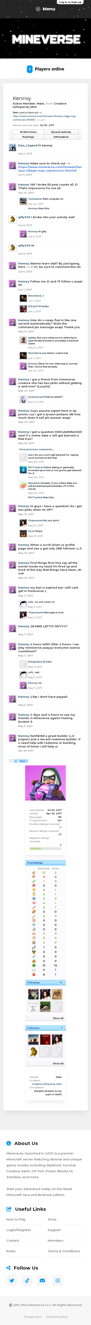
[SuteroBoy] (45, 1039)
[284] (45, 1006)
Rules (10, 1251)
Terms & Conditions (64, 1251)
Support (54, 1230)
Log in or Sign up (70, 2)
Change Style (32, 1316)
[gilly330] (33, 1052)
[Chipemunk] (45, 994)
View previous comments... (36, 449)
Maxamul (34, 483)
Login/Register (18, 1230)
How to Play (16, 1219)
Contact (12, 1240)
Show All (58, 1018)
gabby (32, 337)
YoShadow (35, 198)
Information (61, 136)
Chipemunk (35, 520)
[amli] (33, 1006)
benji (31, 531)
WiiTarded (35, 467)
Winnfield (34, 295)
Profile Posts (28, 132)
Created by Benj (57, 1316)
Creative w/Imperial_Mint (47, 1084)
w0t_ (31, 601)
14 (61, 982)
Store (52, 1219)
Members (55, 1240)
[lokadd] (56, 1052)
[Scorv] (33, 994)
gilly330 (24, 217)
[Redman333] (56, 1006)
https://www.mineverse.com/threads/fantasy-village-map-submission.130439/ (50, 168)
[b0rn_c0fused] (33, 1039)
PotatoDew (35, 661)
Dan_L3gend (27, 145)
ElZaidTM (34, 306)
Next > (23, 761)
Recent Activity (61, 132)
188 (59, 820)
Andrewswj (35, 396)
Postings (28, 136)
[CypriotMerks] (56, 994)
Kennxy (23, 163)
